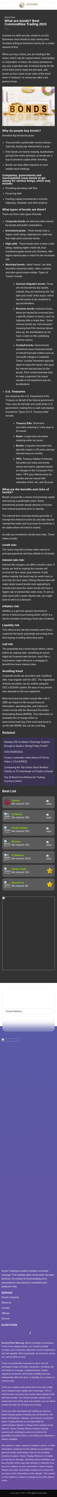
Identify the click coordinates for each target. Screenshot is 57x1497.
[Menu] (6, 5)
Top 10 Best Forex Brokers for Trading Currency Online (24, 779)
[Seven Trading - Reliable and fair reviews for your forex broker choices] (29, 5)
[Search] (51, 5)
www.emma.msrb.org (13, 722)
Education (10, 17)
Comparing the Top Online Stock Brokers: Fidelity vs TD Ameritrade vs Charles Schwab (28, 769)
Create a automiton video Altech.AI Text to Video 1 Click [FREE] (26, 759)
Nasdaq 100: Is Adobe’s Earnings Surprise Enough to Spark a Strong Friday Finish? (27, 744)
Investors (7, 135)
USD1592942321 (13, 752)
